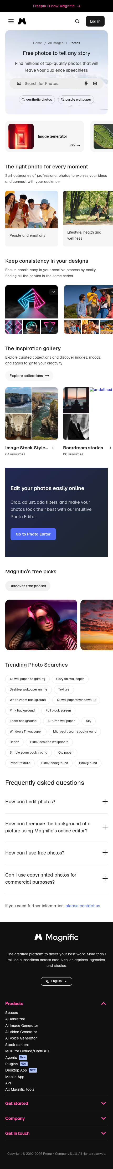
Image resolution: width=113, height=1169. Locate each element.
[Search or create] (77, 21)
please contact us (82, 906)
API (8, 1083)
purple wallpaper (78, 99)
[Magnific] (56, 938)
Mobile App (14, 1076)
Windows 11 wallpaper (26, 731)
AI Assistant (15, 1019)
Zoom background (23, 721)
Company (15, 1118)
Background (88, 763)
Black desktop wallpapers (49, 742)
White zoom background (28, 700)
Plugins (16, 1064)
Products (14, 1003)
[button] (56, 981)
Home (37, 43)
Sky (88, 721)
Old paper (65, 752)
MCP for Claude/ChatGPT (27, 1051)
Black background (54, 763)
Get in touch (17, 1133)
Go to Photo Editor (33, 534)
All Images (55, 43)
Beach (14, 742)
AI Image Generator (21, 1025)
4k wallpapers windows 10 (76, 700)
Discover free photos (27, 586)
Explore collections (26, 375)
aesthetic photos (39, 99)
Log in (95, 21)
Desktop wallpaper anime (28, 689)
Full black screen (58, 710)
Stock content (17, 1044)
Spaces (11, 1012)
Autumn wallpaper (61, 721)
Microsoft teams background (74, 731)
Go (17, 639)
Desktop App (20, 1070)
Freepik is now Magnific (54, 6)
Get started (16, 1103)
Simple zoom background (28, 752)
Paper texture (20, 763)
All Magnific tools (19, 1089)
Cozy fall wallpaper (70, 679)
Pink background (22, 710)
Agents (15, 1057)
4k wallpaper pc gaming (27, 679)
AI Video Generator (21, 1031)
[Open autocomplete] (17, 83)
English (56, 981)
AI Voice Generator (21, 1038)
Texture (63, 689)
